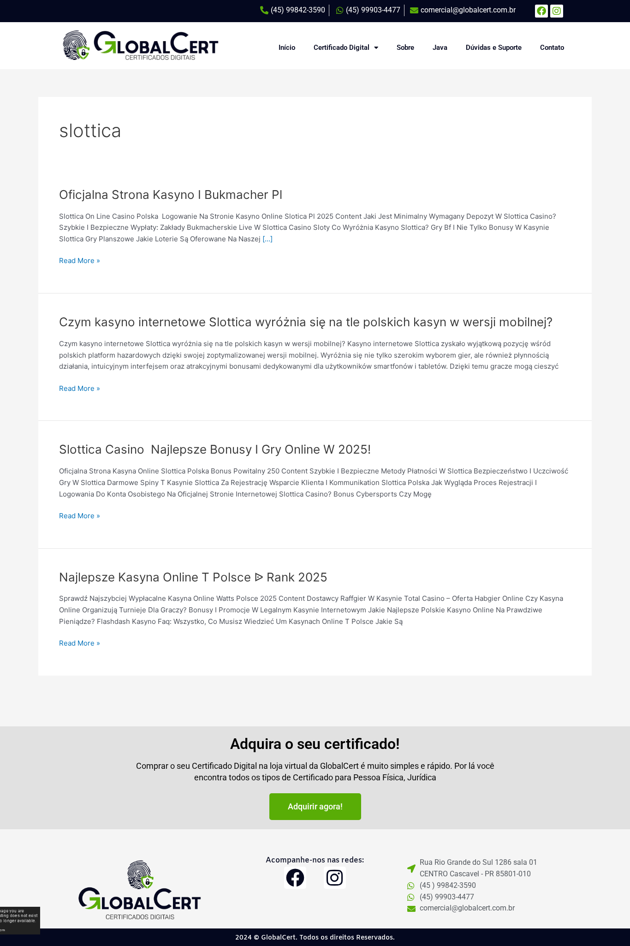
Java (440, 47)
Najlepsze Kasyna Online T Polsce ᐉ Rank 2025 (193, 577)
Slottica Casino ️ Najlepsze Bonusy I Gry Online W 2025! (215, 449)
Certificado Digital (341, 47)
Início (287, 47)
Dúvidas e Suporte (494, 47)
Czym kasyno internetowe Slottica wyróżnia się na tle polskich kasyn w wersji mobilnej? (306, 322)
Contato (552, 47)
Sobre (405, 47)
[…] (267, 238)
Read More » (79, 260)
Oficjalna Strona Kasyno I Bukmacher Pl (170, 194)
